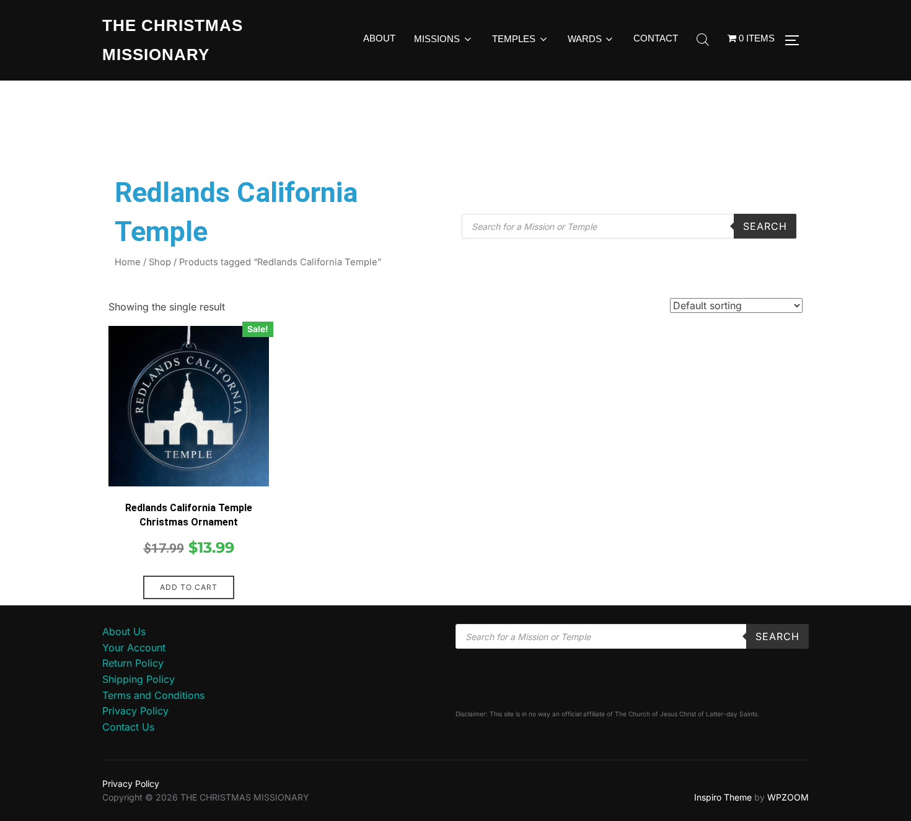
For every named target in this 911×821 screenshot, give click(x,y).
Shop (160, 262)
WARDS (585, 38)
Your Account (133, 647)
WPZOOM (788, 797)
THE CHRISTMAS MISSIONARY (172, 40)
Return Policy (133, 663)
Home (128, 262)
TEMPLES (513, 38)
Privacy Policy (135, 711)
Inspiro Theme (723, 797)
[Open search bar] (703, 40)
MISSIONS (437, 38)
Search (765, 226)
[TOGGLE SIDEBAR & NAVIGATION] (796, 40)
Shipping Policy (138, 679)
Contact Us (128, 727)
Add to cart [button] (189, 587)
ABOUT (379, 38)
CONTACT (655, 38)
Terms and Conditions (153, 695)
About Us (124, 631)
